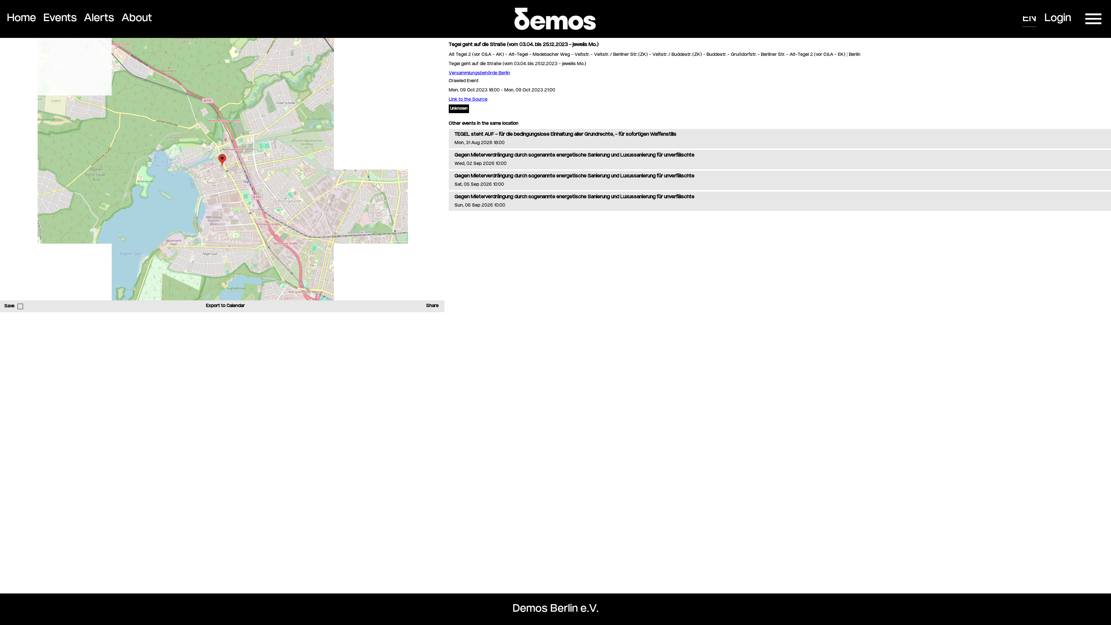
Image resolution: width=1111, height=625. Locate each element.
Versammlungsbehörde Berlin (479, 73)
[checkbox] (20, 306)
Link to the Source (468, 100)
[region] (222, 169)
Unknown (459, 109)
